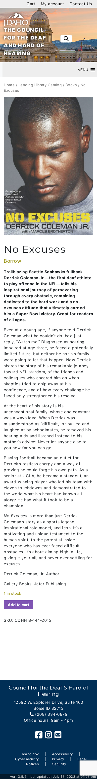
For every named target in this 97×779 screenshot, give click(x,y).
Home (9, 85)
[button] (83, 69)
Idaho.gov (30, 754)
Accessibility (62, 754)
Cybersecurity (27, 759)
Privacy (58, 759)
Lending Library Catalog (40, 85)
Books (71, 85)
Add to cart (18, 604)
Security (59, 764)
